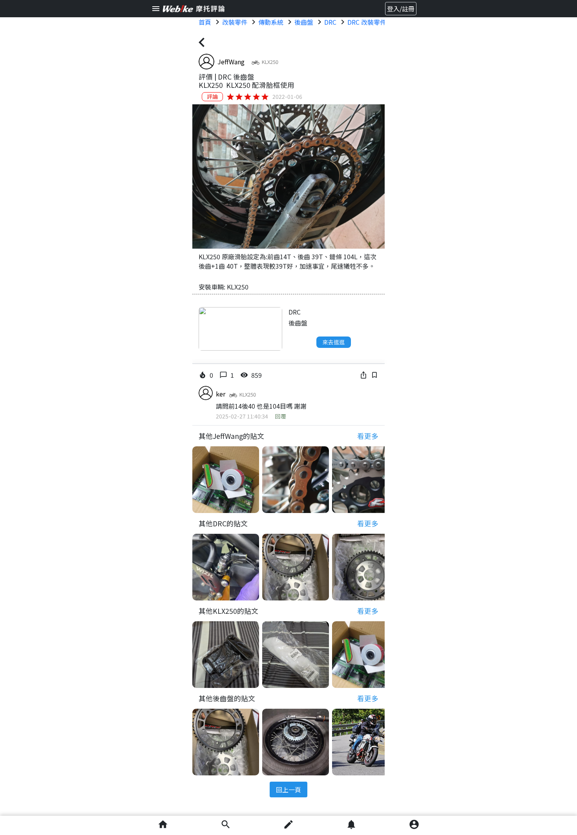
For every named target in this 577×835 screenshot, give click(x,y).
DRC (330, 22)
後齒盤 (303, 22)
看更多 (367, 436)
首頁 (205, 22)
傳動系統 (270, 22)
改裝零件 (234, 22)
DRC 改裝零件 (366, 22)
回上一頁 (288, 789)
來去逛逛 (334, 342)
